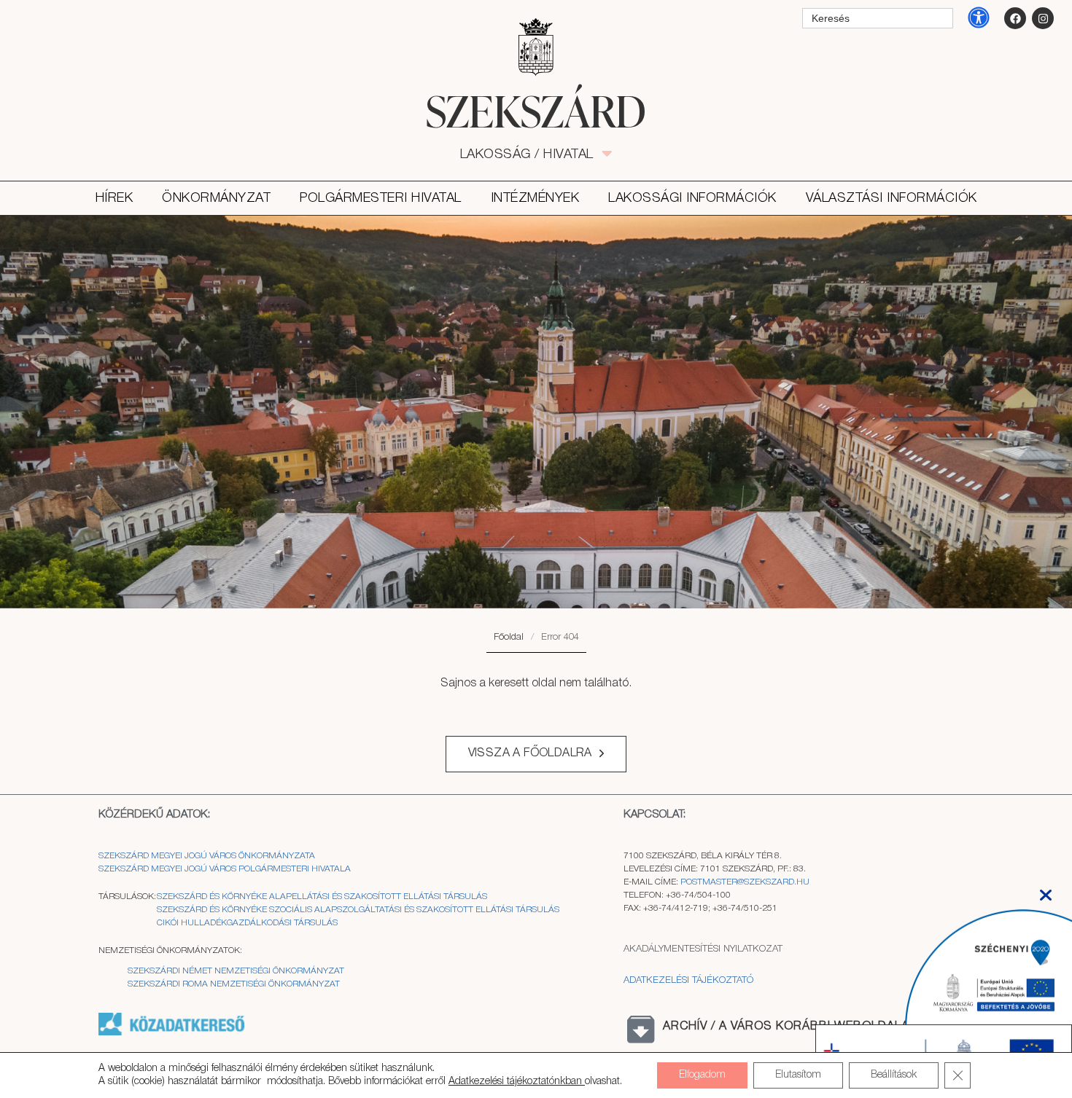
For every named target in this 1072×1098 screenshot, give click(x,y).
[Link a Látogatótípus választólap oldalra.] (536, 47)
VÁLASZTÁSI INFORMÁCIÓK (891, 198)
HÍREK (114, 198)
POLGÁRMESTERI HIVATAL (381, 198)
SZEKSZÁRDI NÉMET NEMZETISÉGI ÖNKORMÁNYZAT (236, 971)
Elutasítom (798, 1075)
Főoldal (509, 637)
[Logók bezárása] (1046, 890)
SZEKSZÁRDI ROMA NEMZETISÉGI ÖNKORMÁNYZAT (234, 984)
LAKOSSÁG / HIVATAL (535, 154)
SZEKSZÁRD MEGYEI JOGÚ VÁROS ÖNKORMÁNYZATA (207, 856)
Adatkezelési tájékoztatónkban (516, 1081)
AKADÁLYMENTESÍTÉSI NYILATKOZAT (703, 949)
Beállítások (894, 1075)
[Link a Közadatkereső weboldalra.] (171, 1033)
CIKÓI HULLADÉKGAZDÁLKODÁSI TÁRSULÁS (247, 923)
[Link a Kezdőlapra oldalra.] (536, 110)
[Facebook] (1015, 18)
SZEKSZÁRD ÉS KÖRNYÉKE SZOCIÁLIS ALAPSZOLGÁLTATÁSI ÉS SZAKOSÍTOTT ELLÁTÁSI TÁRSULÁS (358, 910)
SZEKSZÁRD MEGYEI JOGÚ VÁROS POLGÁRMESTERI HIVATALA (224, 869)
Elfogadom (702, 1075)
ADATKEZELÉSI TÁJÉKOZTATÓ (688, 980)
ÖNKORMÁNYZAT (216, 198)
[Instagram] (1043, 18)
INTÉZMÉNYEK (535, 198)
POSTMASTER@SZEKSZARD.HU (744, 882)
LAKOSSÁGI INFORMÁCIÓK (692, 198)
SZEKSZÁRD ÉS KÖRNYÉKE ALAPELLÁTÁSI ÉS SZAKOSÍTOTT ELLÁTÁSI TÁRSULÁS (322, 897)
